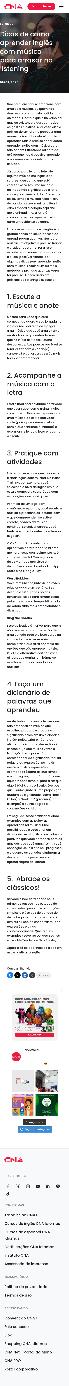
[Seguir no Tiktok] (8, 1193)
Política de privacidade (25, 1286)
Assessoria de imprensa (26, 1263)
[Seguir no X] (18, 1186)
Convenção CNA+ (21, 1318)
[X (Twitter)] (17, 975)
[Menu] (61, 6)
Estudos (7, 24)
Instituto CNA (16, 1255)
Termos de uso (18, 1295)
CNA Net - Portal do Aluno (28, 1352)
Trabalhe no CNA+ (21, 1215)
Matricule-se (41, 6)
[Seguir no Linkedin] (48, 1186)
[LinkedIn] (25, 975)
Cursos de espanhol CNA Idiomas (27, 1235)
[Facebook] (10, 975)
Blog (8, 1335)
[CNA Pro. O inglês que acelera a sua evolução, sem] (23, 1081)
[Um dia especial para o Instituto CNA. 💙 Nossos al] (47, 1081)
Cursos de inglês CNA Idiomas (32, 1223)
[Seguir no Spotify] (57, 1186)
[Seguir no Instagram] (28, 1186)
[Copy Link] (32, 975)
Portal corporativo (21, 1369)
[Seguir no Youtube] (38, 1186)
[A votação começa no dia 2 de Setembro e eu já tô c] (47, 1105)
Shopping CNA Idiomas (25, 1343)
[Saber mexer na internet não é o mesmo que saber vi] (23, 1105)
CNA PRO (12, 1360)
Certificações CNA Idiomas (29, 1246)
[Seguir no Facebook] (8, 1186)
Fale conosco (16, 1326)
